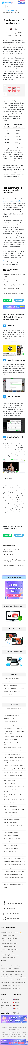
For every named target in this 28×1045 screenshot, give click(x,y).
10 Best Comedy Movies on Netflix (13, 751)
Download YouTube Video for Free (13, 829)
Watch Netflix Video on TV (10, 851)
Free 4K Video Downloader (11, 822)
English (17, 999)
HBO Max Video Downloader (9, 949)
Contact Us (4, 1002)
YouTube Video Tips (11, 10)
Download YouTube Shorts (11, 739)
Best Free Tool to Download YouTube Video (14, 977)
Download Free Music (9, 783)
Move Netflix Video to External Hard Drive (14, 695)
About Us (5, 1032)
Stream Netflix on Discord (10, 712)
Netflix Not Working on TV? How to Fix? (14, 725)
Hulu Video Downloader (8, 946)
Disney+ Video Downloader (9, 943)
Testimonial (4, 1034)
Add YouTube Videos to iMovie (12, 819)
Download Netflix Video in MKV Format (14, 757)
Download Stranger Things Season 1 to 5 (14, 769)
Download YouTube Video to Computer (14, 809)
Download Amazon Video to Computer (14, 688)
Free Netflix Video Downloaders (12, 715)
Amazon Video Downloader (9, 938)
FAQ (2, 999)
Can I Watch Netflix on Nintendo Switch (14, 736)
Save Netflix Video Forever (10, 845)
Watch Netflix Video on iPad (11, 832)
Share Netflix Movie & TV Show (12, 842)
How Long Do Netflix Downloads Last (13, 728)
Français (17, 1008)
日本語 (17, 1002)
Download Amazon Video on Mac (11, 988)
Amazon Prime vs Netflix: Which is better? (13, 982)
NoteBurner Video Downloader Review (14, 786)
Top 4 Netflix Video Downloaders (12, 754)
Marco (16, 29)
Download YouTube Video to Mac (12, 691)
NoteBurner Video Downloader (12, 201)
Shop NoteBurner (6, 1005)
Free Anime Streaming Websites (12, 708)
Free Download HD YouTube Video (11, 12)
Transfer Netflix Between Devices (12, 721)
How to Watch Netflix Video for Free (11, 974)
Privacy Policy (13, 1032)
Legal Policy (21, 1032)
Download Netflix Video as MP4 (12, 685)
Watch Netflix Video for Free (11, 835)
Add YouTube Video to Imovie (11, 678)
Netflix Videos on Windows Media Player (14, 864)
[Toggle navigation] (7, 6)
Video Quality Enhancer (8, 955)
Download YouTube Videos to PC (10, 980)
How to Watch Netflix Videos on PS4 (13, 874)
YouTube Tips (17, 35)
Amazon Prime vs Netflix (10, 812)
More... (6, 887)
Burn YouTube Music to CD (11, 780)
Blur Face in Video (19, 1036)
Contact (17, 1034)
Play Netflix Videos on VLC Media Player (14, 871)
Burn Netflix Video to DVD (10, 682)
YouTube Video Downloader (9, 941)
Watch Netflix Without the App (12, 838)
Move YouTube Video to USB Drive (13, 803)
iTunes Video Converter (8, 957)
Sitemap (11, 1034)
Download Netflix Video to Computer (12, 966)
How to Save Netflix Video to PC (10, 968)
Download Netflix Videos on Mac (12, 806)
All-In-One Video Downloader (9, 932)
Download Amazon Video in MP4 (10, 985)
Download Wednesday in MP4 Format (13, 765)
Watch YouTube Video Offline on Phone (14, 799)
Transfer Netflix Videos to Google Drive (14, 877)
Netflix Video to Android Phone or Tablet (14, 858)
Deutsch (17, 1005)
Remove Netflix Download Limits (12, 747)
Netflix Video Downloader (8, 935)
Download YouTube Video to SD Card (13, 772)
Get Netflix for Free (9, 718)
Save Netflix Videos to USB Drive (12, 881)
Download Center (6, 1008)
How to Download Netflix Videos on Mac (13, 971)
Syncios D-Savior (7, 260)
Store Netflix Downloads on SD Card (13, 855)
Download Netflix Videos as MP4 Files (13, 884)
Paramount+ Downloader (8, 952)
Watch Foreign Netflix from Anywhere (13, 868)
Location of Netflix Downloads (11, 848)
